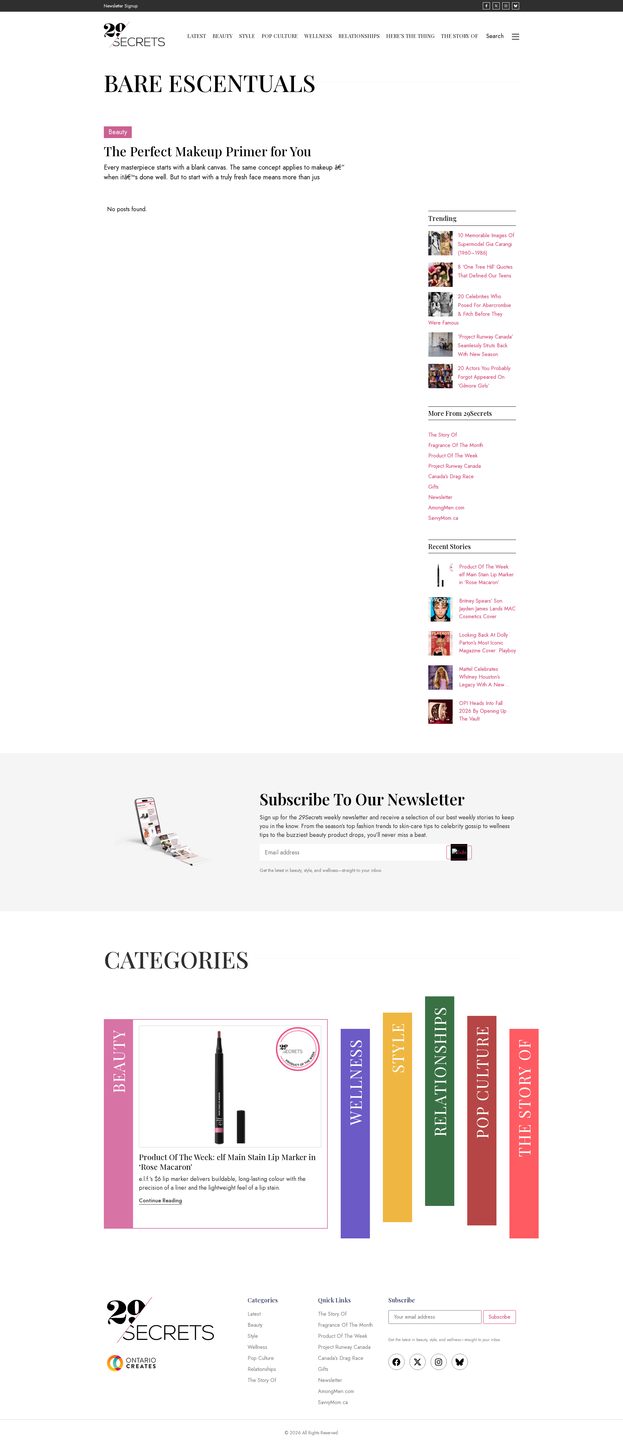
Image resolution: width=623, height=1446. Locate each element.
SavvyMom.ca (443, 518)
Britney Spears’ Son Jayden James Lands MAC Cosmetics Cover (487, 608)
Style (247, 36)
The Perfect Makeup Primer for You (207, 151)
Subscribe (499, 1317)
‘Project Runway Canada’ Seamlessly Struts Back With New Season (485, 345)
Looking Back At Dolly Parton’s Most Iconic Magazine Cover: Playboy (487, 642)
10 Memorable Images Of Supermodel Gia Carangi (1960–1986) (486, 244)
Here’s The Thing (410, 36)
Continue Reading (160, 1200)
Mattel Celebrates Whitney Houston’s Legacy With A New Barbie (481, 677)
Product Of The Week (453, 455)
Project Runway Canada (454, 466)
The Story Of (459, 36)
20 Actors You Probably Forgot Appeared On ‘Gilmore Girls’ (484, 377)
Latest (196, 36)
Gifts (433, 487)
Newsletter (440, 497)
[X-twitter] (417, 1362)
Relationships (359, 36)
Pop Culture (280, 36)
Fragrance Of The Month (455, 445)
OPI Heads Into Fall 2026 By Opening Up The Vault (483, 711)
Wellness (318, 36)
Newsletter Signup (121, 6)
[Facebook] (396, 1362)
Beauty (223, 36)
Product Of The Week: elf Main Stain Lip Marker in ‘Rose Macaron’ (486, 574)
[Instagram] (439, 1362)
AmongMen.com (446, 507)
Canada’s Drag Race (451, 476)
